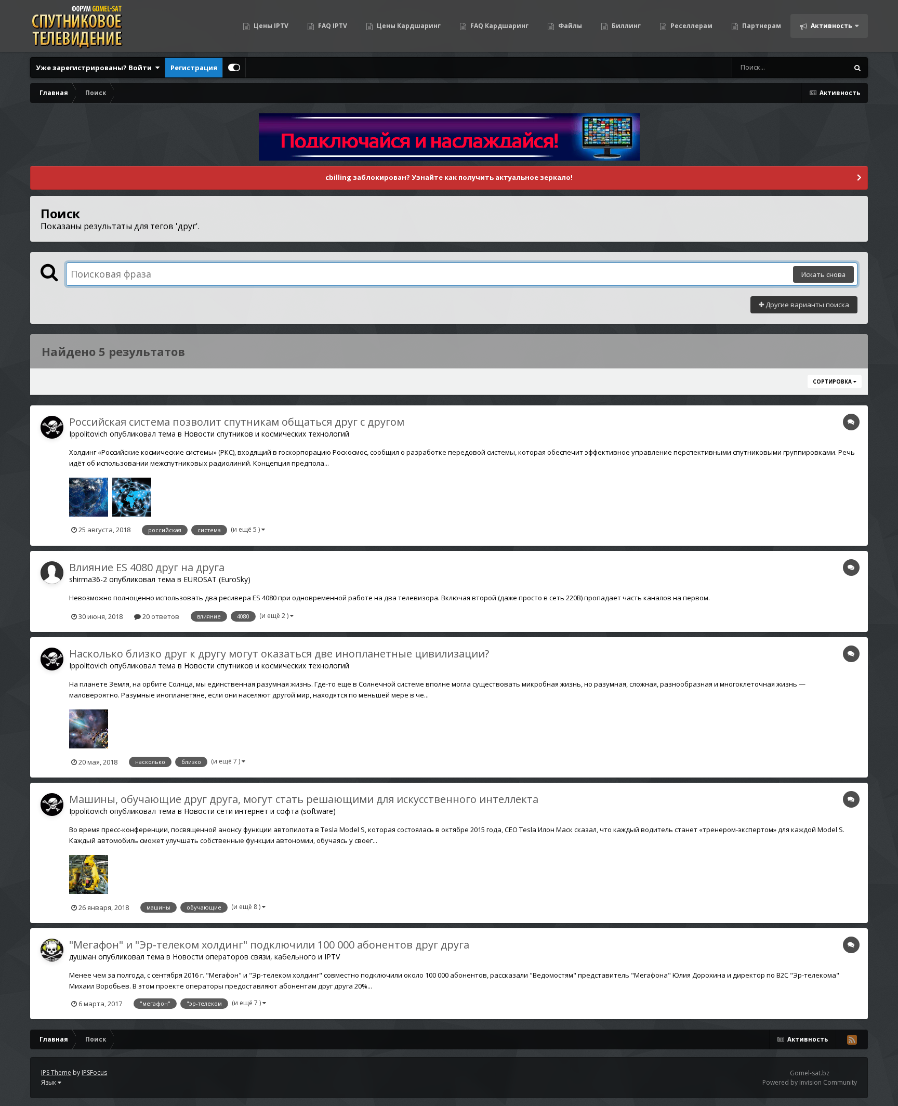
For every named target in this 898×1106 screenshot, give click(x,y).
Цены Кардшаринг (408, 25)
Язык (49, 1082)
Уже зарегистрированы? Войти (95, 67)
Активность (830, 25)
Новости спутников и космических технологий (266, 434)
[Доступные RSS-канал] (852, 1039)
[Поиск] (857, 67)
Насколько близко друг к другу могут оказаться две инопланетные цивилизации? (279, 654)
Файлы (569, 25)
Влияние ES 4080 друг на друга (146, 567)
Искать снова (823, 274)
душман (82, 957)
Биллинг (625, 25)
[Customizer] (234, 67)
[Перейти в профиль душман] (52, 950)
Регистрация (193, 67)
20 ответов (160, 616)
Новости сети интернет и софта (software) (260, 811)
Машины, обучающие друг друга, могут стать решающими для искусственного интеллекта (303, 799)
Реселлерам (690, 25)
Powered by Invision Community (809, 1082)
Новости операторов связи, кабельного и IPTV (256, 957)
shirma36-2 (88, 579)
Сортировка (833, 381)
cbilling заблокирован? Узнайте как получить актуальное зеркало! (449, 177)
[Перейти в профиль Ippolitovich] (52, 427)
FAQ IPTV (331, 25)
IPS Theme (56, 1072)
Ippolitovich (88, 434)
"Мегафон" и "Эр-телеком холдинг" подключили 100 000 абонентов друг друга (269, 945)
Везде (824, 67)
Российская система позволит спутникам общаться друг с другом (236, 422)
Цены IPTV (270, 25)
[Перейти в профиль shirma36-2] (52, 572)
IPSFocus (94, 1072)
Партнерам (761, 25)
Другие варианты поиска (806, 304)
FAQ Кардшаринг (499, 25)
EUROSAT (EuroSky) (216, 579)
